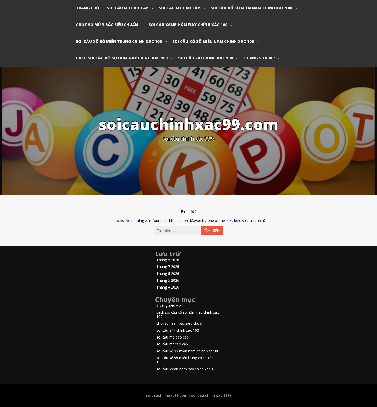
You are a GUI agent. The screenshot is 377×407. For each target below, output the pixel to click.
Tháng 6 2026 (167, 274)
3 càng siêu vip (259, 58)
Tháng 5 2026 (167, 280)
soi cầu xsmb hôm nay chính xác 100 (187, 24)
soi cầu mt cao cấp (179, 8)
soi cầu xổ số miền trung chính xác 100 (119, 41)
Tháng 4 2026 (167, 287)
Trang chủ (87, 8)
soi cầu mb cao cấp (127, 8)
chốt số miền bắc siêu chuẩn (107, 24)
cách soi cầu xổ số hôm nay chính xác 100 (122, 58)
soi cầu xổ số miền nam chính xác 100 (251, 8)
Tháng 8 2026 (167, 260)
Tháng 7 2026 (167, 267)
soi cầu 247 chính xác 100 (205, 58)
